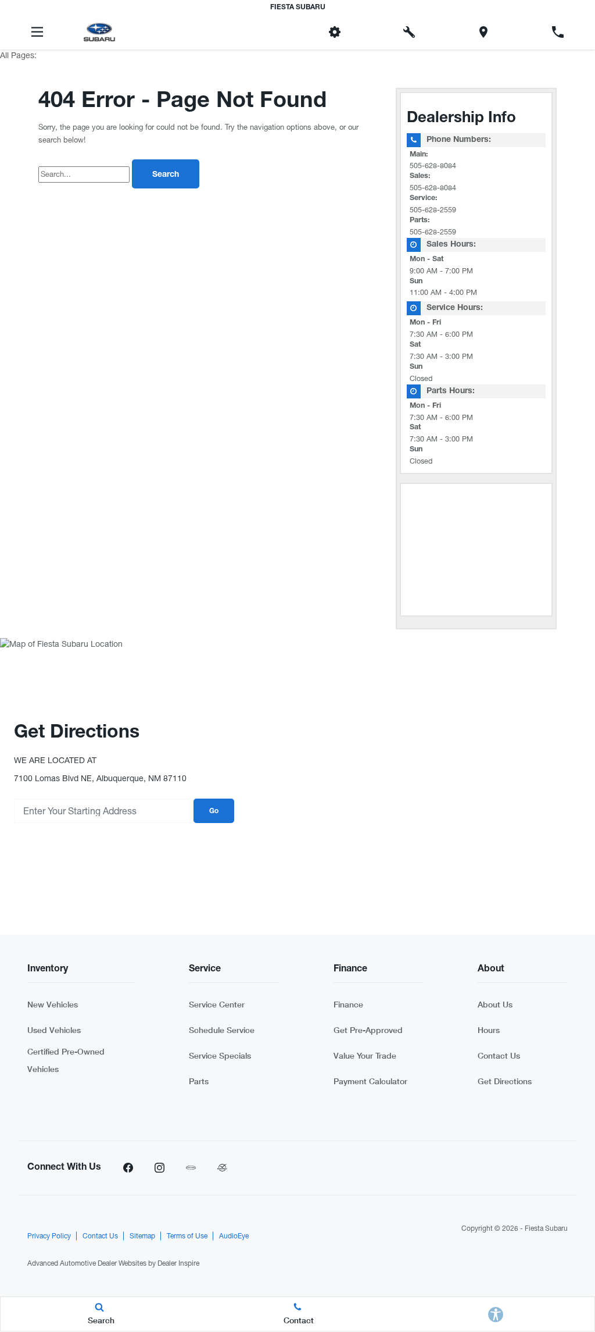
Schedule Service (222, 1030)
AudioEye (234, 1236)
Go (213, 811)
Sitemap (142, 1236)
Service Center (217, 1004)
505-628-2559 (433, 209)
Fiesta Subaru (546, 1228)
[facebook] (128, 1168)
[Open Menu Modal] (37, 32)
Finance (348, 1004)
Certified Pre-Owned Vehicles (66, 1060)
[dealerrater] (222, 1168)
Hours (489, 1030)
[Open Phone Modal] (558, 32)
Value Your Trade (365, 1055)
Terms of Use (187, 1236)
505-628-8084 (433, 165)
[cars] (190, 1168)
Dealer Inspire (178, 1263)
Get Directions (505, 1081)
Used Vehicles (54, 1030)
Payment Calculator (370, 1081)
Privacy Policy (49, 1236)
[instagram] (159, 1168)
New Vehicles (52, 1004)
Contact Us (499, 1055)
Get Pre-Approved (368, 1030)
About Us (495, 1004)
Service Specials (220, 1055)
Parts (199, 1081)
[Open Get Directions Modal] (483, 32)
